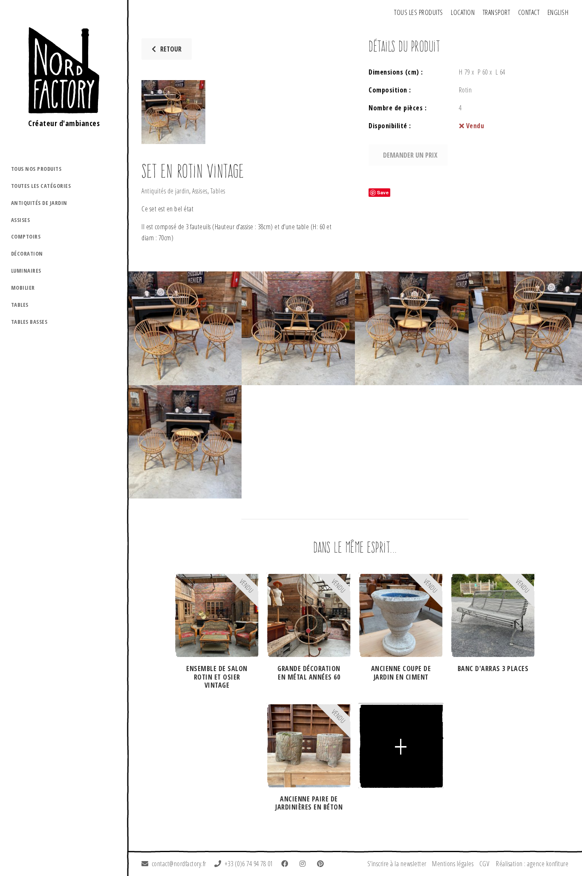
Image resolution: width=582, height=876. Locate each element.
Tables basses (29, 322)
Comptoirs (26, 236)
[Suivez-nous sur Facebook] (286, 863)
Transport (496, 12)
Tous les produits (418, 12)
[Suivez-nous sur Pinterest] (322, 863)
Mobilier (23, 287)
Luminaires (26, 270)
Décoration (27, 253)
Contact (529, 12)
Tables (20, 304)
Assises (20, 220)
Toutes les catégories (41, 186)
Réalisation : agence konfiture (532, 863)
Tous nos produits (36, 169)
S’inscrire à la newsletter (396, 863)
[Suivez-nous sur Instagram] (304, 863)
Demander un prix (410, 155)
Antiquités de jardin (39, 203)
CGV (484, 863)
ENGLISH (558, 12)
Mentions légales (452, 863)
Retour (171, 49)
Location (463, 12)
